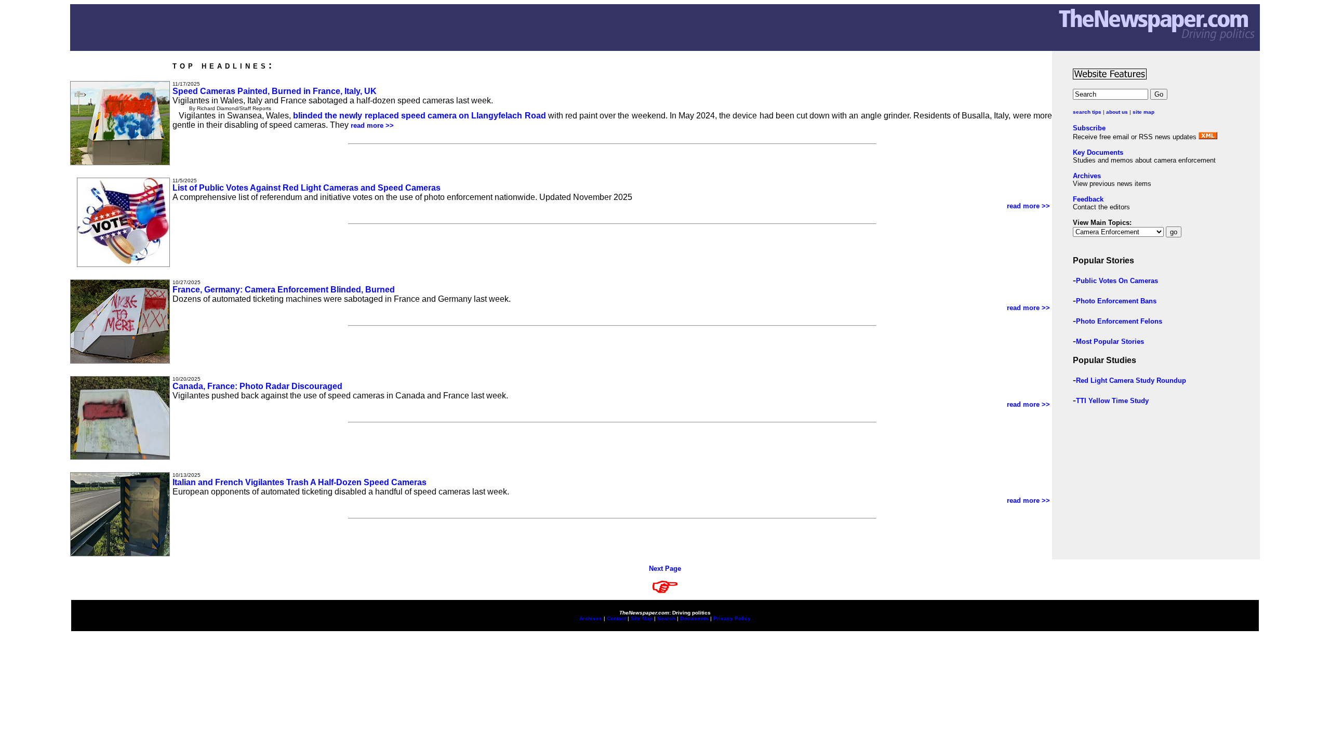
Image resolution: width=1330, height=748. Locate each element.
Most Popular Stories (1110, 341)
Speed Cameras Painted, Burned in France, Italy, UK (274, 91)
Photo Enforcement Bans (1116, 301)
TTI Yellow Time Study (1112, 401)
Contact (616, 618)
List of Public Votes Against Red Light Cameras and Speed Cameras (306, 187)
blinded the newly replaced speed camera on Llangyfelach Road (419, 115)
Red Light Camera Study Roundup (1131, 380)
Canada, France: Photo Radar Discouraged (257, 386)
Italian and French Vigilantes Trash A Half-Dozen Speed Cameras (299, 482)
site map (1143, 112)
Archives (1087, 176)
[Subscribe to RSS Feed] (1208, 137)
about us (1117, 112)
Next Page (665, 568)
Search (666, 618)
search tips (1087, 112)
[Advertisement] (1139, 486)
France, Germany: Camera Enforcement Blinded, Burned (283, 289)
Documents (694, 618)
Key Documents (1098, 152)
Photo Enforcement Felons (1119, 321)
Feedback (1088, 199)
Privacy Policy (732, 618)
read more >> (373, 125)
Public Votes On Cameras (1117, 281)
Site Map (642, 618)
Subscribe (1089, 128)
